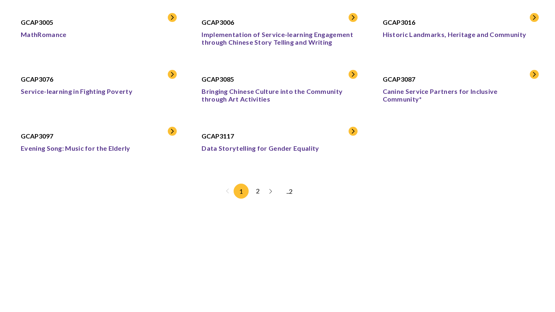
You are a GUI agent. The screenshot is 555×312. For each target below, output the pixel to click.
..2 (289, 191)
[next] (271, 191)
